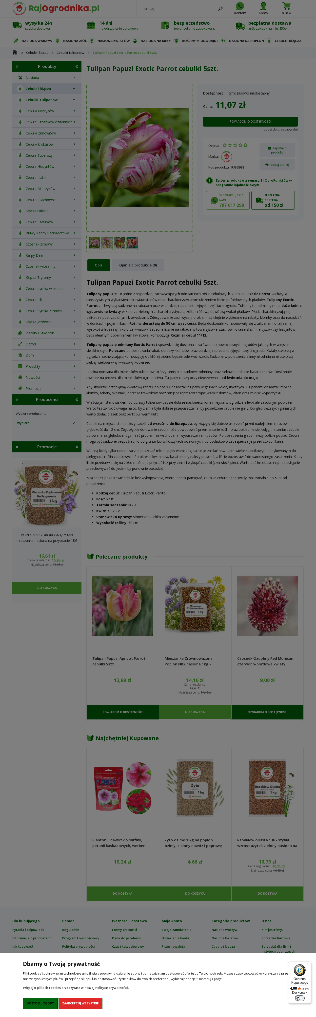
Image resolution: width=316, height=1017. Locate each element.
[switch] (300, 998)
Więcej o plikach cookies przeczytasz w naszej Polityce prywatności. (76, 987)
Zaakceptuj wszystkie (80, 1003)
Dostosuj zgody (40, 1003)
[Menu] (308, 964)
